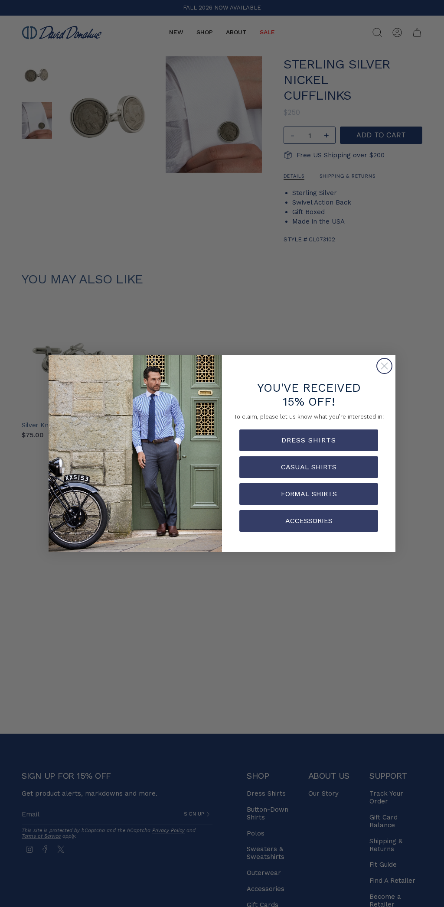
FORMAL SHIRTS (309, 494)
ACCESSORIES (309, 521)
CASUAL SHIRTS (308, 467)
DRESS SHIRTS (308, 440)
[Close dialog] (384, 366)
